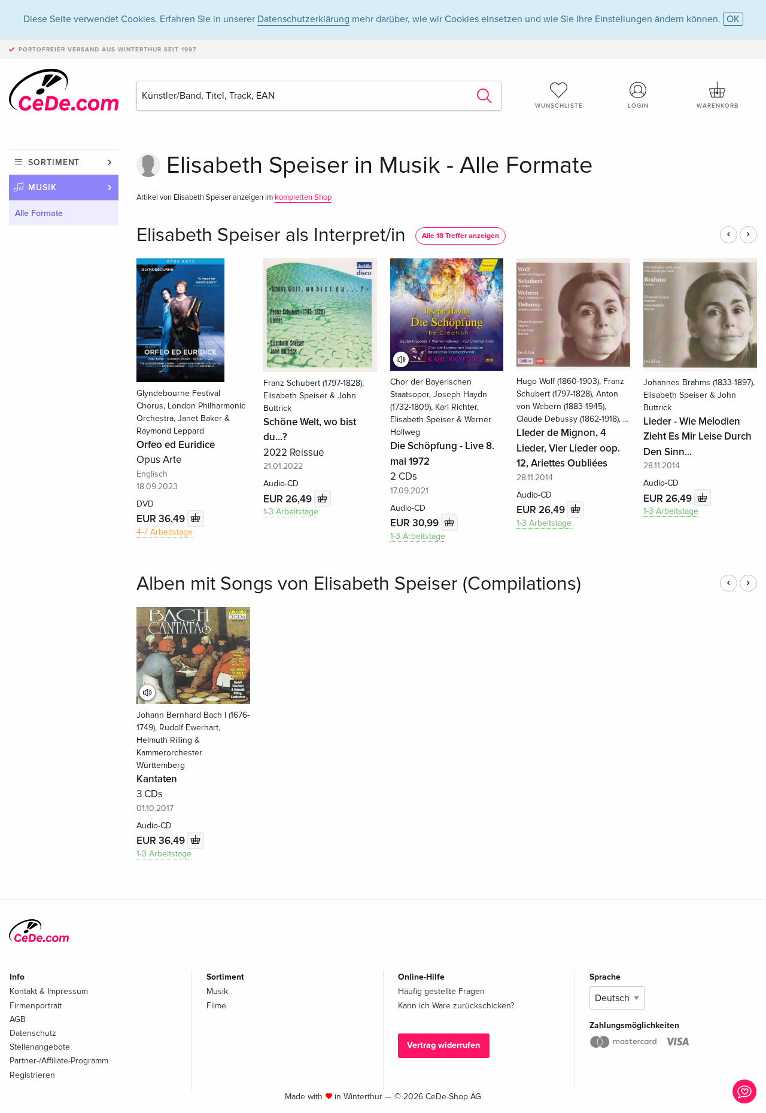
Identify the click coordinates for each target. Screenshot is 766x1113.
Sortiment (54, 162)
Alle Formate (39, 213)
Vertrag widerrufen (443, 1045)
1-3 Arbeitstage (290, 512)
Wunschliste (559, 105)
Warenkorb (717, 105)
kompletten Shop (303, 197)
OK (733, 19)
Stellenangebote (40, 1047)
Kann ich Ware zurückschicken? (456, 1006)
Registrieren (32, 1075)
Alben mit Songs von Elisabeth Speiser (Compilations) (358, 584)
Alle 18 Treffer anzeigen (460, 235)
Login (638, 105)
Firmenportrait (36, 1006)
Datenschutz (33, 1033)
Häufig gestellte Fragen (441, 991)
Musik (42, 187)
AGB (18, 1019)
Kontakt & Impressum (49, 991)
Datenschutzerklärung (303, 19)
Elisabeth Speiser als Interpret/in (271, 235)
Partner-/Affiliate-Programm (59, 1061)
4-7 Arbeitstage (164, 532)
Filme (216, 1006)
